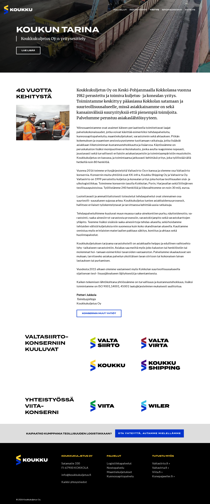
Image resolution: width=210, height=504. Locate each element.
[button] (28, 50)
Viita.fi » (157, 472)
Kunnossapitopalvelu (120, 476)
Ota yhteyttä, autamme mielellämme (149, 433)
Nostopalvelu (115, 467)
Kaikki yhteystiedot (74, 482)
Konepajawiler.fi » (163, 476)
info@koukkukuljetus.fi (76, 474)
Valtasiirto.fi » (161, 463)
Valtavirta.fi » (160, 467)
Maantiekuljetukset (119, 472)
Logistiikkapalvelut (119, 463)
